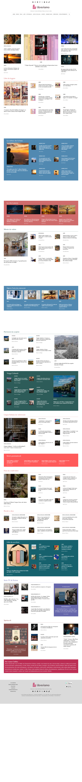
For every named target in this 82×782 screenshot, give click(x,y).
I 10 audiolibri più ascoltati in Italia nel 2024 (67, 556)
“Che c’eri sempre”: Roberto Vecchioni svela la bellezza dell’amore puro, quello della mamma (67, 147)
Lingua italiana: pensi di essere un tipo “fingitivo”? (46, 443)
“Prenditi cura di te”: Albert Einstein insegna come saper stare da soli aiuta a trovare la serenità (17, 170)
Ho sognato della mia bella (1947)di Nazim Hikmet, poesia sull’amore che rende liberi (69, 70)
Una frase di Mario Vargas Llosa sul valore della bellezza (15, 502)
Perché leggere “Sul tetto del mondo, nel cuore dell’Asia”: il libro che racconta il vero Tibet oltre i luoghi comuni (69, 111)
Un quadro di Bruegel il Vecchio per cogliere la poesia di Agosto (49, 305)
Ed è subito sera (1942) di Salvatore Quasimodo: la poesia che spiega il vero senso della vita (31, 220)
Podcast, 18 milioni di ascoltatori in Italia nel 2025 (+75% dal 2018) (17, 571)
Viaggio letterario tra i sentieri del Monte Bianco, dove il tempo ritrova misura (21, 379)
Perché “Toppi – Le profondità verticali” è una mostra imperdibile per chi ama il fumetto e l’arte (46, 259)
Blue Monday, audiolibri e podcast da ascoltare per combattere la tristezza (67, 547)
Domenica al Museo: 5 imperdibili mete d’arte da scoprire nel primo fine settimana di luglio (70, 259)
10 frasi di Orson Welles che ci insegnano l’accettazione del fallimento (49, 627)
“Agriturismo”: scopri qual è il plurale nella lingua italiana (45, 421)
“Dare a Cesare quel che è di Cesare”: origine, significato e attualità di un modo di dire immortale (43, 519)
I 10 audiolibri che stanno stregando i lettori (44, 546)
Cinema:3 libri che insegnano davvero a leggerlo (49, 647)
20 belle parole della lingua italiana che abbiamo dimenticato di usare (70, 421)
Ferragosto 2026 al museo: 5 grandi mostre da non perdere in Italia (15, 261)
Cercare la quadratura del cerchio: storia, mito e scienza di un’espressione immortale (69, 518)
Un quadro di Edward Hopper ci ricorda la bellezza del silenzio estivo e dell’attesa (14, 305)
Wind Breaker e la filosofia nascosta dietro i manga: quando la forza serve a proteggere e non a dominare (45, 98)
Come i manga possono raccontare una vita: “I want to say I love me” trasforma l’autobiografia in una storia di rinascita (45, 111)
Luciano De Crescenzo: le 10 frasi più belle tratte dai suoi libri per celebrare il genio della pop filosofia (70, 500)
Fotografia (41, 233)
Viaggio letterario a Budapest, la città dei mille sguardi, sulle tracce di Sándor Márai (21, 391)
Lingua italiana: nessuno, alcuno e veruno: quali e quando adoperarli (49, 461)
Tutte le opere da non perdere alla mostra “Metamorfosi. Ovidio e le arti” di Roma (46, 248)
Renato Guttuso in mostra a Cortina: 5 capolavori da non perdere (68, 248)
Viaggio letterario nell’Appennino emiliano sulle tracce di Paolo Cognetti (43, 391)
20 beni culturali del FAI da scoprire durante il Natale (64, 364)
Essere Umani (10, 166)
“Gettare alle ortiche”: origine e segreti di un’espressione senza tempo (70, 530)
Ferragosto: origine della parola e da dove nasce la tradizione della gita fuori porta (19, 518)
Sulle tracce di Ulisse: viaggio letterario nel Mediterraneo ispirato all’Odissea (63, 402)
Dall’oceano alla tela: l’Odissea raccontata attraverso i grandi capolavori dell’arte (65, 305)
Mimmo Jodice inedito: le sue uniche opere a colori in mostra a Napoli (45, 236)
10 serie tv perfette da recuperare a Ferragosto (41, 586)
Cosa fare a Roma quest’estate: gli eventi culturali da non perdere (49, 637)
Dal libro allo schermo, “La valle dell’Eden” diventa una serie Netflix (11, 600)
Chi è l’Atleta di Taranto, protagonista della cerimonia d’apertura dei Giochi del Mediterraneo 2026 (69, 50)
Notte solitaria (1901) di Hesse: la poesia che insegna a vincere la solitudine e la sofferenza (14, 220)
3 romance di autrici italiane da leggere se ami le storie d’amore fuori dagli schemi (15, 110)
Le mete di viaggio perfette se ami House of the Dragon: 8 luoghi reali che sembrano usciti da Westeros (21, 402)
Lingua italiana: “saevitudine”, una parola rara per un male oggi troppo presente (70, 432)
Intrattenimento (8, 596)
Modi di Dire (22, 514)
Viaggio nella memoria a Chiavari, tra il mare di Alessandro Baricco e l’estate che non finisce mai (43, 402)
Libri (41, 62)
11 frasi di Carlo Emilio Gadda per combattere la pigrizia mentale (46, 500)
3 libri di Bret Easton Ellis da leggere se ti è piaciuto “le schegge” (70, 97)
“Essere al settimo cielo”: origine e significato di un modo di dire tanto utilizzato (19, 531)
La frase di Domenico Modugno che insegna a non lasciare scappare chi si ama (11, 69)
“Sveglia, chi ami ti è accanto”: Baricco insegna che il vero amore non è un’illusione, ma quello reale (45, 147)
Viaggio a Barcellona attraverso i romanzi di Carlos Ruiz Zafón (43, 379)
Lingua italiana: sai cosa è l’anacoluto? (64, 461)
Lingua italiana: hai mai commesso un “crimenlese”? (70, 443)
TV (12, 596)
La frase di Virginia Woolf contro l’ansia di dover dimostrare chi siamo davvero (70, 489)
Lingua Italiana (7, 45)
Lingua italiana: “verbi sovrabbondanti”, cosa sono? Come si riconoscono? (15, 447)
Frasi (5, 65)
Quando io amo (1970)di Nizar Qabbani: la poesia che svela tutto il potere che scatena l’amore (66, 220)
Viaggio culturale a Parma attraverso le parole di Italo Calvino (43, 350)
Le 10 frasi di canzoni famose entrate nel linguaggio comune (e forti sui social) (45, 432)
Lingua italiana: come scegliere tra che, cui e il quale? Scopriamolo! (31, 461)
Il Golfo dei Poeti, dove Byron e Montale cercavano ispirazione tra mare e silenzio (43, 362)
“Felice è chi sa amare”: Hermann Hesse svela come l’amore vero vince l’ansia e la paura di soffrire (67, 172)
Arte (5, 258)
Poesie (62, 66)
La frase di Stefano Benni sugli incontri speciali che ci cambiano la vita (45, 489)
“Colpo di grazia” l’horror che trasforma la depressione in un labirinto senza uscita (41, 66)
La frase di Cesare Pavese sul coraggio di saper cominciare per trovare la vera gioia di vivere (70, 478)
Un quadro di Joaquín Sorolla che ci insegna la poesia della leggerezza (32, 305)
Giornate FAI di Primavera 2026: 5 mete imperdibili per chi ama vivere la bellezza (19, 362)
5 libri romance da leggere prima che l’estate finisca (70, 85)
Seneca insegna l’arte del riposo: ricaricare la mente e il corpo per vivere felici (68, 159)
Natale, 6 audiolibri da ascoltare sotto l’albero (46, 556)
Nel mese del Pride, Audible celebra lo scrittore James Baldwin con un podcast (45, 566)
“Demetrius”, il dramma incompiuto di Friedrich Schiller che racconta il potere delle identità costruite (16, 650)
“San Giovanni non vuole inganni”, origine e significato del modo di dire (45, 530)
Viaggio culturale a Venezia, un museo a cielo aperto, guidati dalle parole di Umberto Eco (43, 339)
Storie (62, 45)
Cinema (73, 636)
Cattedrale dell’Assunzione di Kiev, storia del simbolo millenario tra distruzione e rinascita (19, 350)
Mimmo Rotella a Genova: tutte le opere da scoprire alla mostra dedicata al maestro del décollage (70, 236)
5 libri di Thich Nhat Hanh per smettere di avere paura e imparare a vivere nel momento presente (45, 85)
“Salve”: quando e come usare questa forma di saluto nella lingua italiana (12, 49)
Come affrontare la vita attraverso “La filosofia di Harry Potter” (66, 566)
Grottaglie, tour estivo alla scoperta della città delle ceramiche (19, 338)
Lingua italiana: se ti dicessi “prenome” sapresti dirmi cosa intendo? (12, 462)
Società (13, 335)
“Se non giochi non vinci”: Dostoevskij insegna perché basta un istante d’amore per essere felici (45, 160)
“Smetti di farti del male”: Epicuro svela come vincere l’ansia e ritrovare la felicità (45, 172)
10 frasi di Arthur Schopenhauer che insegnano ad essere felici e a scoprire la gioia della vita (46, 478)
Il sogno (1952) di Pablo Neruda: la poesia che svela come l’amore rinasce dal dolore (50, 220)
